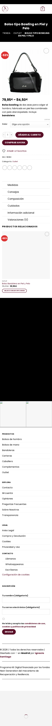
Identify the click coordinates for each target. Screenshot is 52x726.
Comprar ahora (15, 142)
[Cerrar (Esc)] (27, 709)
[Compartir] (19, 709)
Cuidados (14, 205)
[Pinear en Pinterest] (24, 167)
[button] (28, 9)
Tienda (6, 33)
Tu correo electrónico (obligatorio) (21, 607)
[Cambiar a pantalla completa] (11, 709)
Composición (16, 198)
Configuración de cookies (16, 574)
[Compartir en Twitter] (14, 167)
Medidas (13, 185)
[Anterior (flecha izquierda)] (2, 721)
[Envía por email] (19, 167)
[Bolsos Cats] (5, 9)
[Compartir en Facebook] (9, 167)
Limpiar (47, 119)
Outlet (17, 33)
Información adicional (21, 212)
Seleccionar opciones (14, 291)
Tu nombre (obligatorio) (15, 595)
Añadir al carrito (29, 134)
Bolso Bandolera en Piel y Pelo (16, 283)
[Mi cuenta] (37, 9)
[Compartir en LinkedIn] (29, 167)
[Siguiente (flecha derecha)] (11, 721)
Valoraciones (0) (18, 219)
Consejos (13, 192)
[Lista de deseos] (32, 9)
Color (4, 124)
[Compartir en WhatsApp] (4, 167)
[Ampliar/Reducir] (2, 709)
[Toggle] (4, 185)
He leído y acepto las (24, 625)
